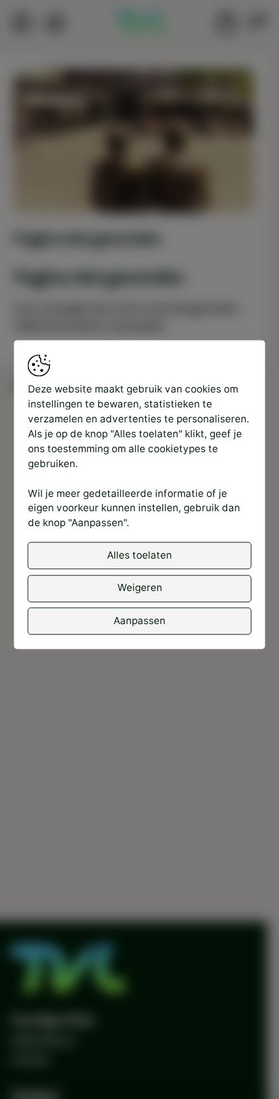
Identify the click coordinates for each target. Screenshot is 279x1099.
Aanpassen (139, 620)
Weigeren (139, 588)
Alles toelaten (139, 555)
